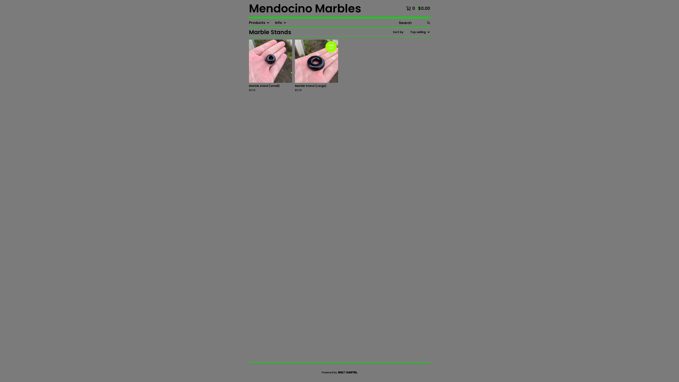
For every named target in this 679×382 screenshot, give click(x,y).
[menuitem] (259, 22)
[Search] (428, 22)
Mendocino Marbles (305, 8)
